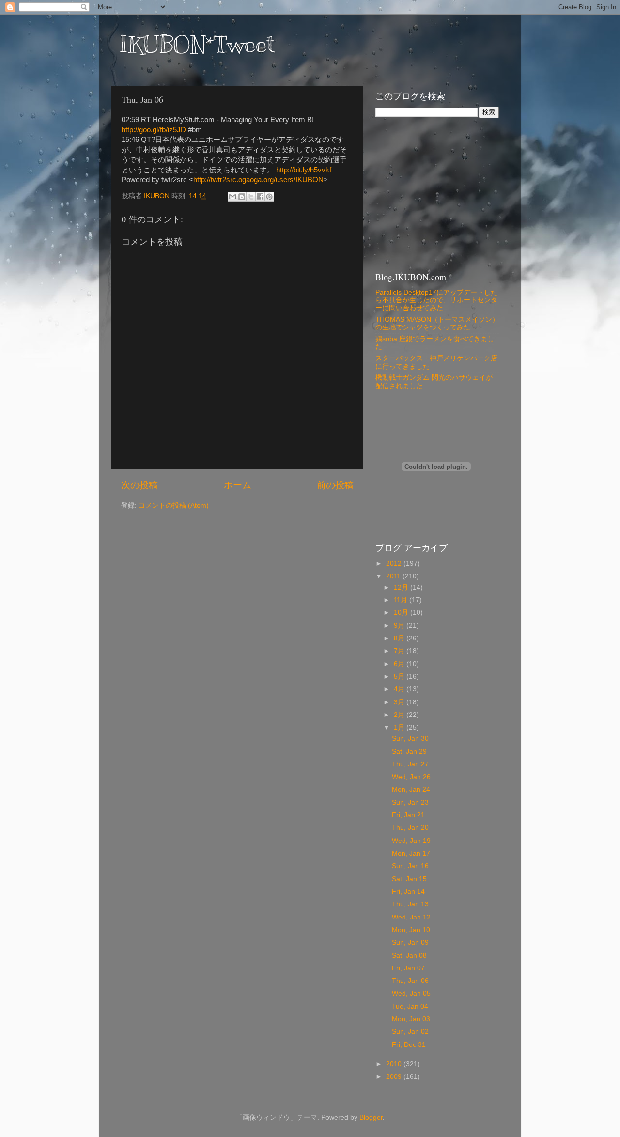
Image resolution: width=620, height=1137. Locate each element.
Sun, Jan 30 (410, 738)
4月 (400, 689)
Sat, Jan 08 (409, 955)
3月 (400, 702)
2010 (394, 1064)
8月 (400, 638)
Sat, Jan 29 (409, 751)
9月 (400, 625)
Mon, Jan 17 (411, 853)
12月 (402, 587)
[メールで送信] (232, 197)
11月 (401, 600)
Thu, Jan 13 (410, 904)
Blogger (371, 1117)
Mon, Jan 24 (411, 789)
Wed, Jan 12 (411, 917)
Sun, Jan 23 (410, 802)
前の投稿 (335, 485)
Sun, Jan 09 (410, 942)
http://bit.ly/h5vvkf (303, 170)
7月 (400, 650)
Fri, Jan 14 (408, 891)
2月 (400, 714)
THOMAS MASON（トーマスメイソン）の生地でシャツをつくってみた (437, 323)
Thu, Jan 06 (410, 980)
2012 (394, 563)
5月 (400, 676)
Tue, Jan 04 (410, 1006)
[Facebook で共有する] (260, 197)
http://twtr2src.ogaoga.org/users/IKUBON (258, 180)
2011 (394, 576)
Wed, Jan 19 (411, 840)
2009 (394, 1076)
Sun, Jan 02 (410, 1031)
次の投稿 (139, 485)
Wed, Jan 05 (411, 993)
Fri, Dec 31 (409, 1044)
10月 (402, 612)
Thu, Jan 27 (410, 764)
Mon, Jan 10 (411, 930)
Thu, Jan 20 (410, 827)
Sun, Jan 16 (410, 866)
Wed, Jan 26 (411, 776)
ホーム (237, 485)
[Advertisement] (435, 193)
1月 (400, 727)
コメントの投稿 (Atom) (174, 505)
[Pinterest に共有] (269, 197)
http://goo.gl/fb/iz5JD (154, 130)
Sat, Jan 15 (409, 879)
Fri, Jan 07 (408, 968)
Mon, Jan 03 (411, 1019)
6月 (400, 664)
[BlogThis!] (242, 197)
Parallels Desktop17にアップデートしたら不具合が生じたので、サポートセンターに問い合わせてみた (436, 300)
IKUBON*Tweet (197, 44)
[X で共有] (251, 197)
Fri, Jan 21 (408, 815)
